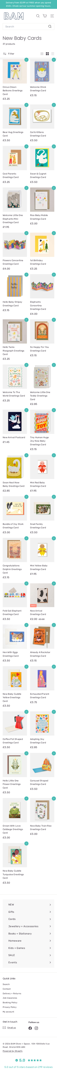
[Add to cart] (26, 60)
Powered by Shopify (12, 1051)
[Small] (47, 54)
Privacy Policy (9, 1007)
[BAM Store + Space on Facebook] (30, 1028)
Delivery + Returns (12, 993)
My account (8, 1012)
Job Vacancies (10, 998)
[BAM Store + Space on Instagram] (36, 1028)
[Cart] (44, 16)
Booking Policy (10, 1002)
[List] (52, 54)
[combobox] (28, 26)
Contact (7, 989)
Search (6, 984)
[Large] (42, 54)
